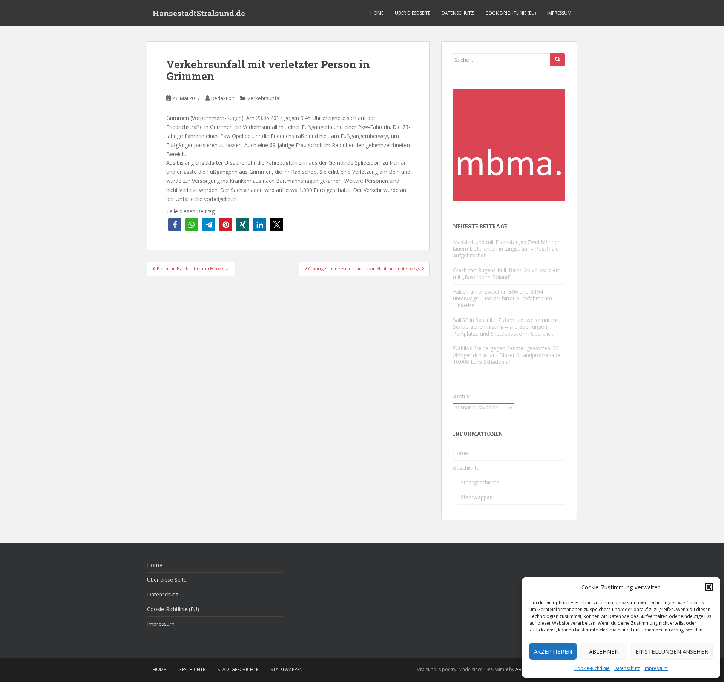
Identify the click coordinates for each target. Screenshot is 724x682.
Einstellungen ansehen (672, 651)
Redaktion (223, 98)
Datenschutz (627, 668)
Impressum (656, 668)
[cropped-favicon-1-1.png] (509, 144)
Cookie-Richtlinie (592, 668)
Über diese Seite (412, 13)
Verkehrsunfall (264, 98)
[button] (709, 587)
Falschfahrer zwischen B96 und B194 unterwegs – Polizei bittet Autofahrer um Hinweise (502, 298)
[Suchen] (557, 59)
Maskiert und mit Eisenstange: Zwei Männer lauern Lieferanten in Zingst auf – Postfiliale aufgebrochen (506, 248)
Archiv (461, 396)
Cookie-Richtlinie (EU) (510, 13)
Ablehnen (604, 651)
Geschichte (466, 467)
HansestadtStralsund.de (199, 13)
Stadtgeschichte (480, 482)
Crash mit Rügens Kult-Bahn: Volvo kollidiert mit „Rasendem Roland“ (506, 273)
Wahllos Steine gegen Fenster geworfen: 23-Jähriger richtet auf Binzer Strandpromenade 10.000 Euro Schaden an (507, 355)
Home (376, 13)
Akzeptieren (553, 651)
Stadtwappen (477, 497)
